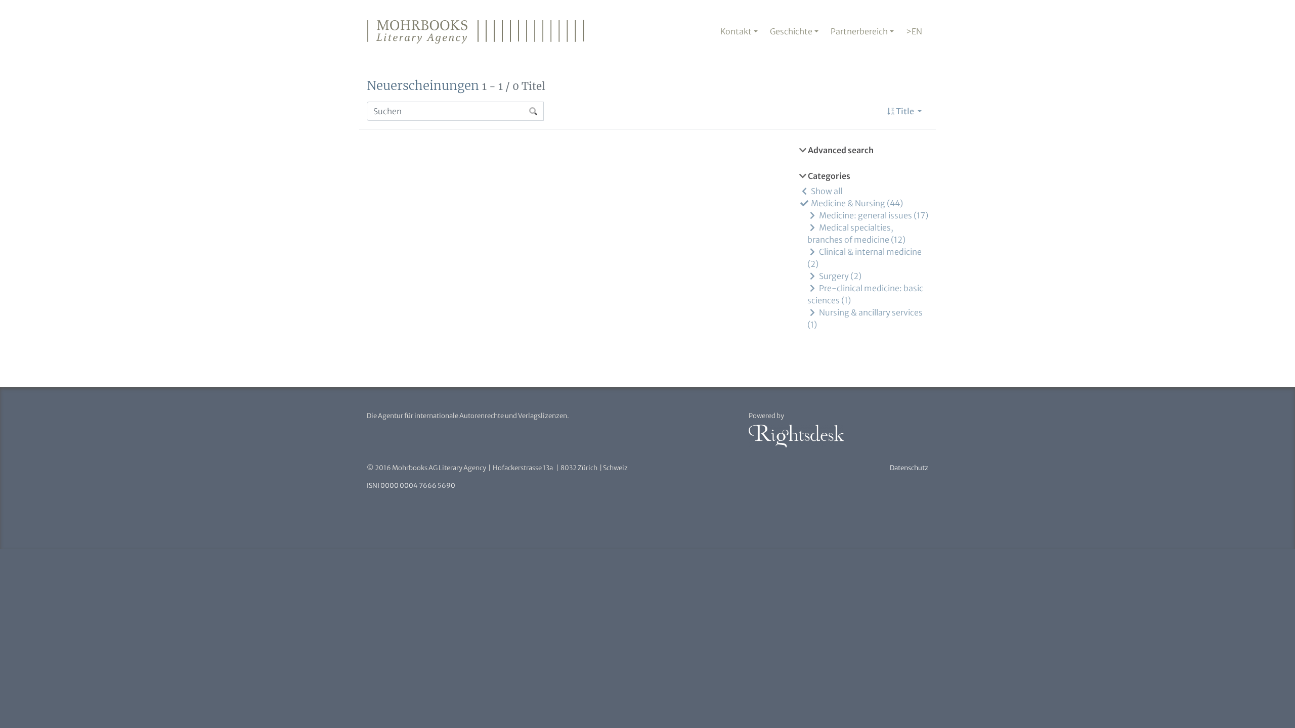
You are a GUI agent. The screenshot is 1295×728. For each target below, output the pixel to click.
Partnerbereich (859, 31)
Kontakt (736, 31)
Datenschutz (909, 468)
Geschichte (791, 31)
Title (905, 111)
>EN (914, 31)
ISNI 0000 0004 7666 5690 (411, 485)
